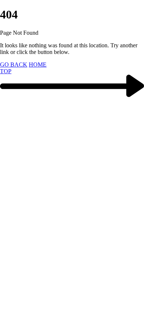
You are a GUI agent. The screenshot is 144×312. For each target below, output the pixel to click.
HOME (38, 64)
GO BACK (13, 64)
